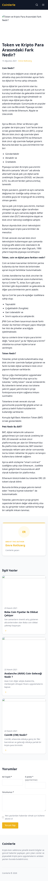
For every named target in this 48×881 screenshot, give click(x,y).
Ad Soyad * (7, 776)
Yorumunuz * (8, 792)
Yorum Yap (10, 825)
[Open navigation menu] (43, 4)
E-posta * (31, 778)
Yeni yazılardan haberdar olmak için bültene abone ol (25, 817)
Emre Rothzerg (15, 545)
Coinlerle (8, 5)
